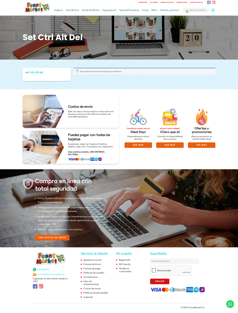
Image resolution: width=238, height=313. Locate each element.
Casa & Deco (72, 10)
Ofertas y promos (169, 10)
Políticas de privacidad (95, 292)
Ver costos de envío (52, 237)
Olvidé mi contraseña (125, 270)
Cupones (88, 297)
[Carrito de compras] (213, 10)
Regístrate (143, 2)
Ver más (138, 145)
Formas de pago (167, 2)
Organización (109, 10)
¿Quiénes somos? (92, 260)
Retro (154, 10)
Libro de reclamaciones (91, 283)
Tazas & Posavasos (129, 10)
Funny (145, 10)
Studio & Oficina (90, 10)
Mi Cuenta (154, 2)
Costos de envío (196, 2)
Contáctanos (181, 2)
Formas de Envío (92, 264)
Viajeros (58, 10)
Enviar (159, 281)
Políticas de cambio (93, 272)
